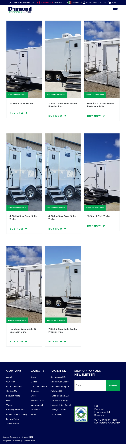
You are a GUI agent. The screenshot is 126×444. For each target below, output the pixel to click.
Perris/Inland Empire (60, 386)
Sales (33, 414)
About (9, 377)
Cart (115, 2)
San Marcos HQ (58, 377)
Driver (33, 395)
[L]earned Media (29, 441)
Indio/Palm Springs (59, 400)
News (9, 400)
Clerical (34, 381)
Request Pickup (13, 395)
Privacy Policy (12, 419)
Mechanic (35, 409)
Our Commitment (14, 386)
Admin (33, 377)
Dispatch (35, 391)
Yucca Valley (57, 414)
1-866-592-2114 (60, 2)
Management (37, 405)
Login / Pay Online (96, 2)
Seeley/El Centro (58, 409)
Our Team (11, 381)
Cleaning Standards (15, 409)
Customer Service (39, 386)
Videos (9, 405)
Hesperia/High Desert (61, 405)
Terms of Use (12, 423)
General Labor (37, 400)
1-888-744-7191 (26, 2)
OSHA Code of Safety (16, 414)
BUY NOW (16, 113)
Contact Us (11, 391)
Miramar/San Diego (60, 381)
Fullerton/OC (56, 391)
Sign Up (112, 385)
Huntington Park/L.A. (60, 395)
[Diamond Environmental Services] (20, 10)
